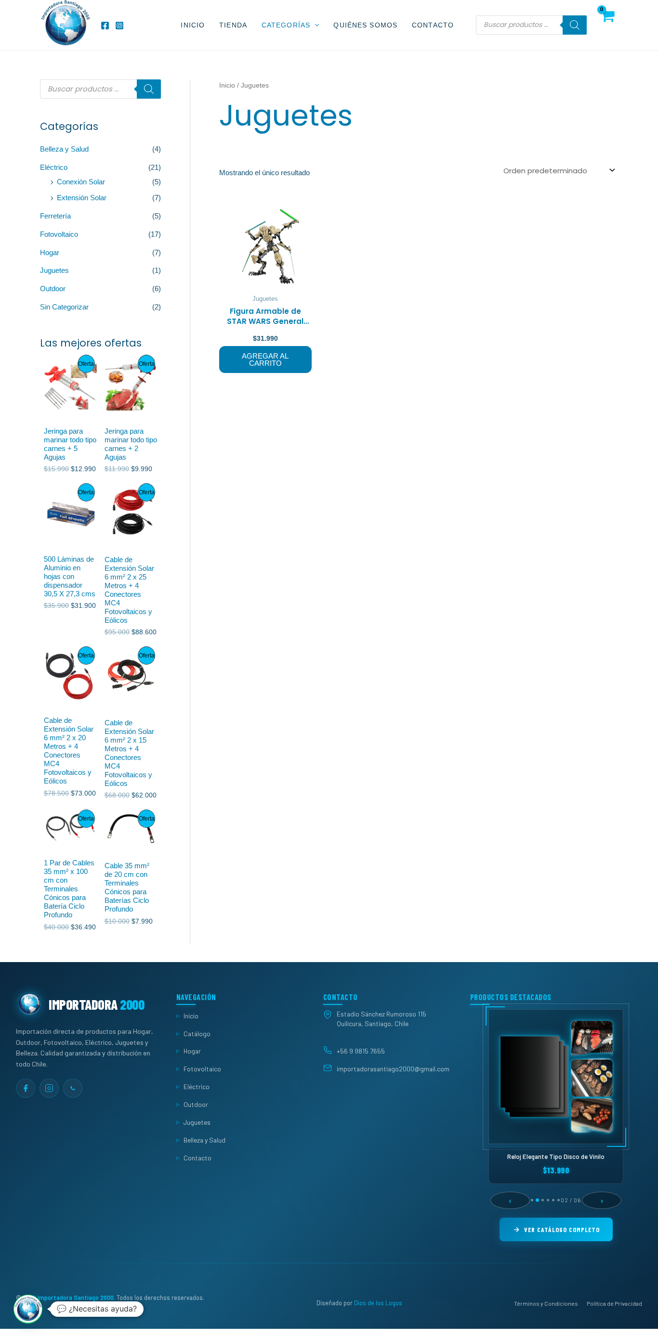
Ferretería (55, 216)
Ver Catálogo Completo (562, 1229)
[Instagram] (119, 25)
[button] (314, 25)
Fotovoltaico (59, 234)
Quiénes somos (365, 25)
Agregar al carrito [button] (265, 359)
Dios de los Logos (378, 1303)
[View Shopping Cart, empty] (607, 25)
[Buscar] (575, 25)
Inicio (193, 25)
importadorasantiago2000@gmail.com (393, 1069)
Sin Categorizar (64, 307)
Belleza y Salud (64, 149)
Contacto (433, 25)
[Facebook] (105, 25)
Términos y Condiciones (546, 1303)
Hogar (49, 252)
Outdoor (53, 288)
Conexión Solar (81, 182)
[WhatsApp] (72, 1088)
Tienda (233, 25)
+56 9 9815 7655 (361, 1051)
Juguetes (54, 270)
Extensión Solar (81, 197)
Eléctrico (53, 167)
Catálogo (197, 1033)
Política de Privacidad (614, 1303)
